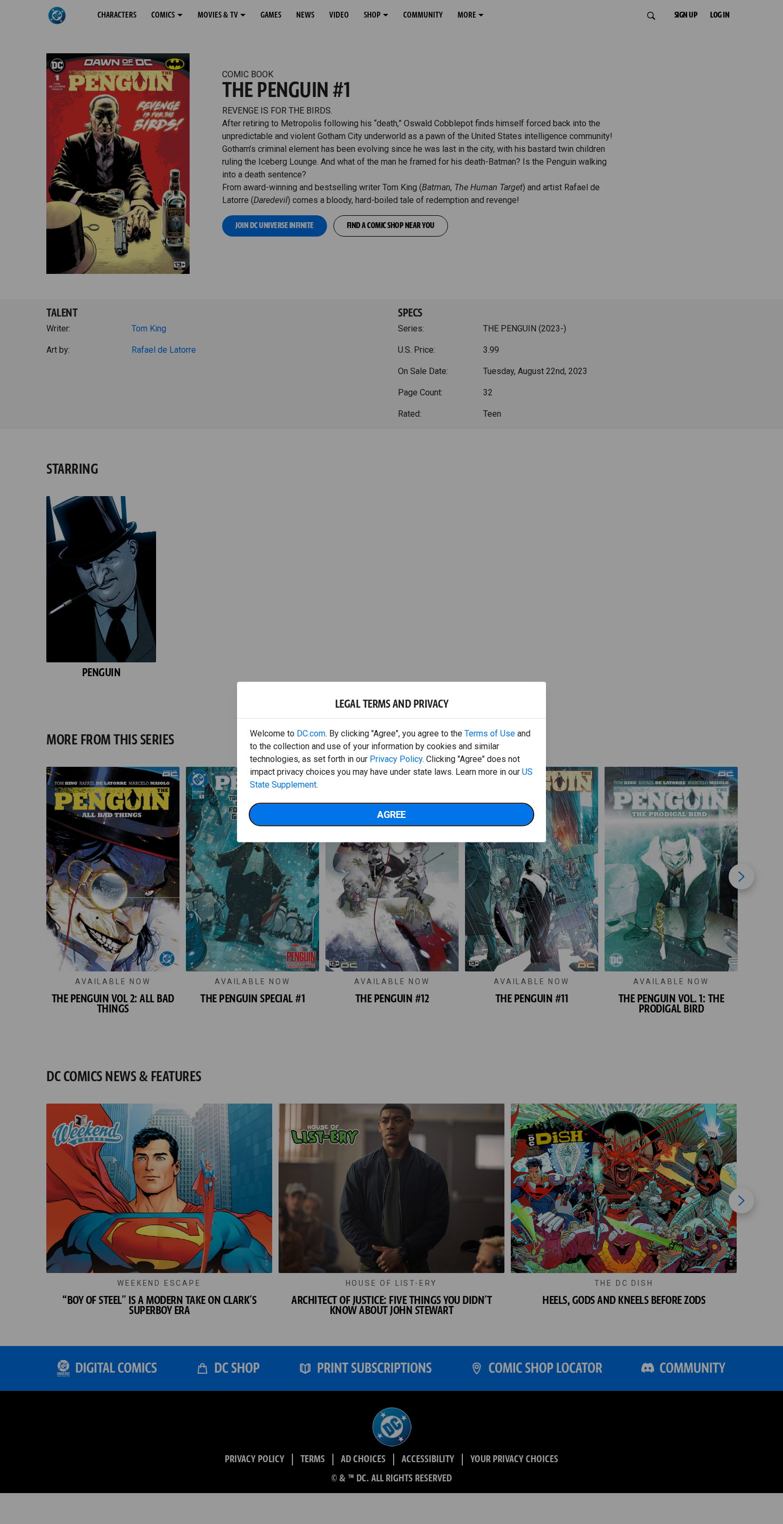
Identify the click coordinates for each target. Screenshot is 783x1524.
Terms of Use (489, 733)
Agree (391, 814)
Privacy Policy (396, 759)
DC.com (311, 733)
